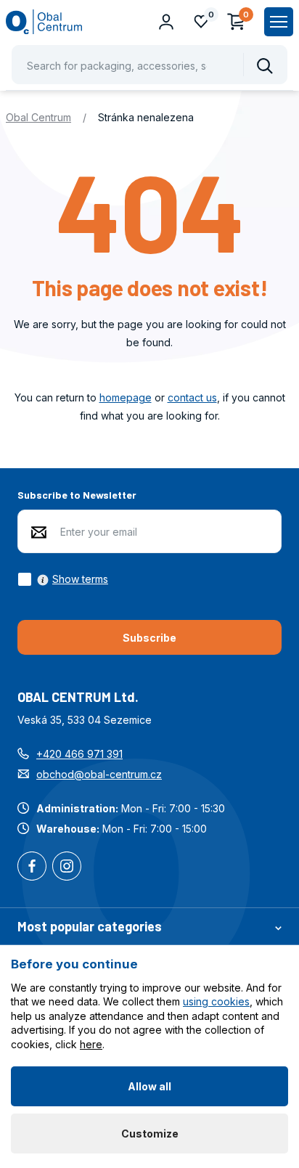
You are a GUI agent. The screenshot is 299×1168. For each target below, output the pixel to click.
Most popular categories (89, 926)
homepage (125, 397)
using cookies (216, 1001)
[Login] (166, 21)
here (91, 1044)
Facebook (31, 867)
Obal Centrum (38, 117)
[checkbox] (62, 579)
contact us (192, 397)
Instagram (66, 867)
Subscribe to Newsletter (76, 495)
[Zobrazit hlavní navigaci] (278, 21)
